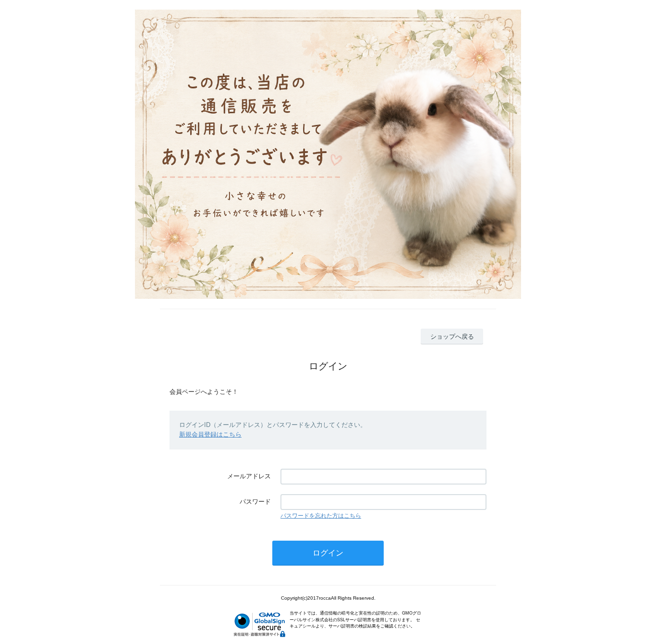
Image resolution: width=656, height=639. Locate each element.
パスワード (255, 501)
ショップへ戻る (452, 336)
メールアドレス (249, 476)
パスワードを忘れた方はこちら (320, 515)
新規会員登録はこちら (210, 434)
